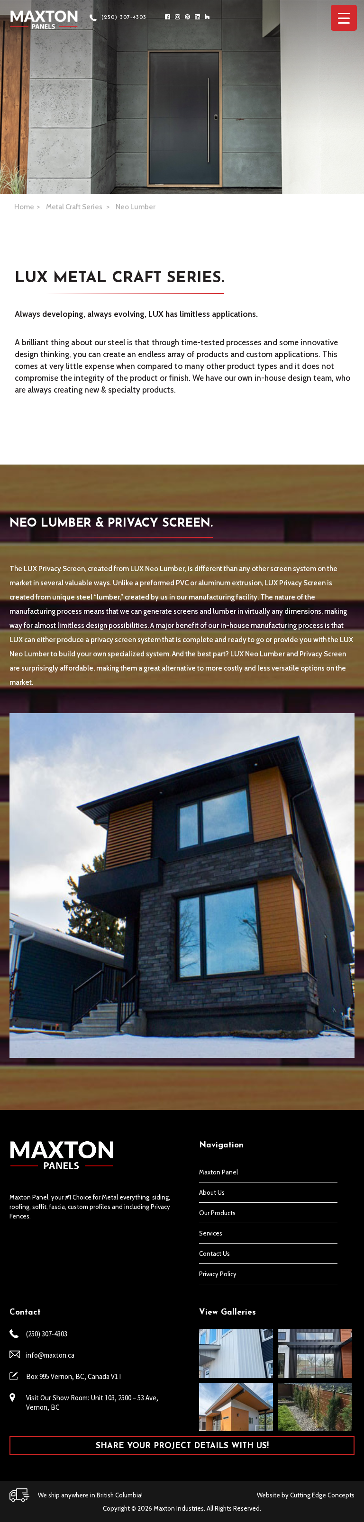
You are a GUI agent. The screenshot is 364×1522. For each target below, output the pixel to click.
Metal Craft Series (75, 207)
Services (210, 1233)
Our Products (217, 1213)
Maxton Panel (218, 1172)
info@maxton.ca (50, 1355)
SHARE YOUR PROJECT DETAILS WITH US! (182, 1446)
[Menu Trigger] (344, 18)
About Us (212, 1192)
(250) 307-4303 (123, 17)
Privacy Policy (218, 1274)
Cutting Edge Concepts (322, 1495)
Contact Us (214, 1253)
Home (24, 207)
